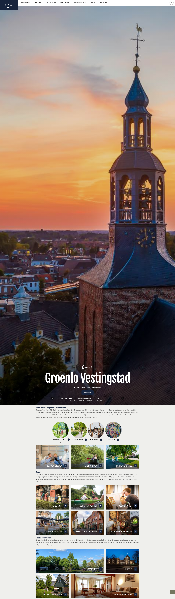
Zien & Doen (38, 3)
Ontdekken (87, 392)
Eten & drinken (64, 3)
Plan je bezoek (104, 3)
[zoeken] (172, 3)
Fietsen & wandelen (80, 3)
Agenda (93, 3)
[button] (52, 398)
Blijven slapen (51, 3)
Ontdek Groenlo (25, 3)
